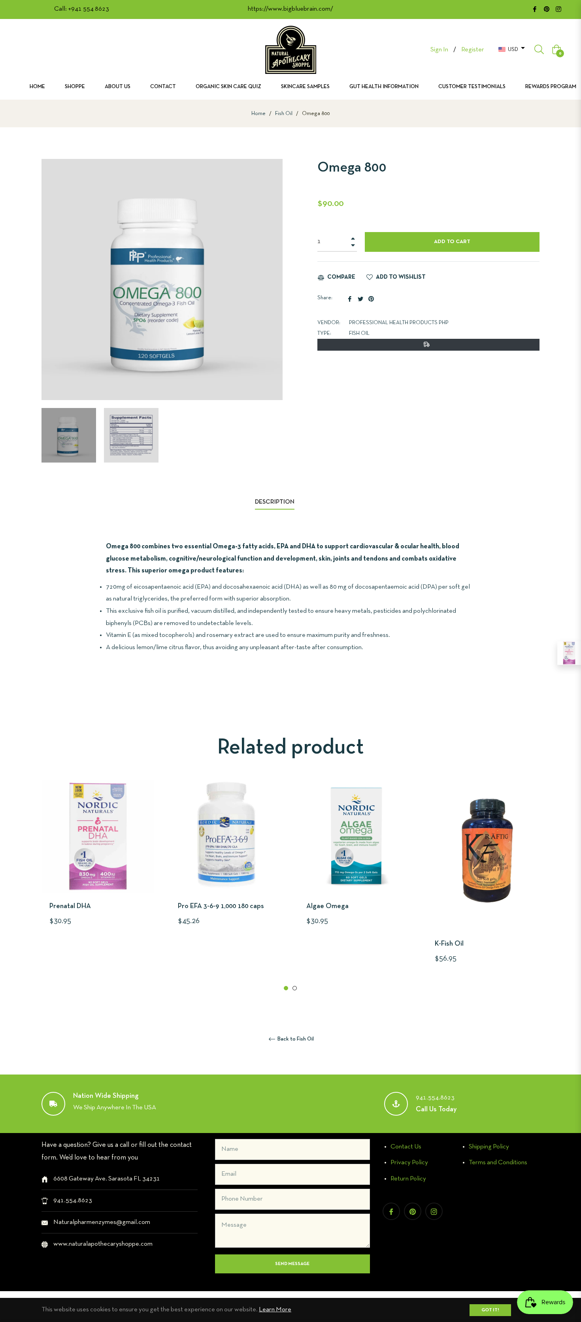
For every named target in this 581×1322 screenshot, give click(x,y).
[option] (98, 867)
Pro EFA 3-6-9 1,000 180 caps (221, 906)
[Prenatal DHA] (569, 653)
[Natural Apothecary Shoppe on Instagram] (558, 9)
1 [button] (286, 988)
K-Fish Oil (449, 944)
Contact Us (405, 1147)
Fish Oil (283, 113)
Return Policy (408, 1179)
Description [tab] (274, 502)
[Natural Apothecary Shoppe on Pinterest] (546, 9)
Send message (292, 1264)
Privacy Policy (409, 1162)
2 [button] (294, 988)
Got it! (490, 1310)
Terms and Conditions (498, 1162)
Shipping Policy (489, 1147)
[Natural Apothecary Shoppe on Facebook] (535, 9)
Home (258, 113)
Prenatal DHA (70, 906)
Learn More (275, 1310)
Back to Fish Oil (295, 1039)
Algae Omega (327, 906)
